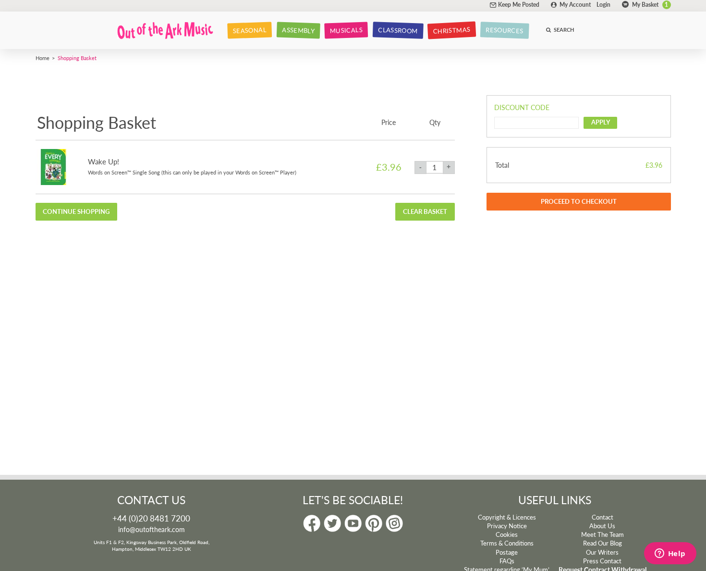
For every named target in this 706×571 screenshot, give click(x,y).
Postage (507, 552)
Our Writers (602, 552)
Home (42, 58)
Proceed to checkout (579, 201)
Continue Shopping (76, 211)
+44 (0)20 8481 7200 (151, 518)
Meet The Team (602, 534)
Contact (602, 517)
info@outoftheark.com (151, 529)
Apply (600, 122)
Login (603, 4)
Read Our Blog (602, 543)
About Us (602, 525)
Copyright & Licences (507, 517)
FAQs (506, 561)
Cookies (507, 534)
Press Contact (602, 561)
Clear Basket (425, 211)
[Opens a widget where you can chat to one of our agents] (670, 554)
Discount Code (521, 107)
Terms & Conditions (507, 543)
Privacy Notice (507, 525)
